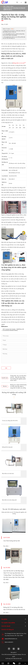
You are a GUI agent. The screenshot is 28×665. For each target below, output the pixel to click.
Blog (12, 6)
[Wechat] (14, 663)
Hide (12, 28)
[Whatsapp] (8, 663)
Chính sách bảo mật (17, 658)
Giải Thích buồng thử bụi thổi (11, 540)
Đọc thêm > (6, 546)
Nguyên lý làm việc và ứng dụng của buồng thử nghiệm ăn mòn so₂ (14, 8)
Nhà (4, 6)
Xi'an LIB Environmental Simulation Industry (11, 654)
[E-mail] (3, 663)
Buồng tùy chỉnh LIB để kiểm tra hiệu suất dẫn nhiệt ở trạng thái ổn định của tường (18, 386)
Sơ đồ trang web (9, 658)
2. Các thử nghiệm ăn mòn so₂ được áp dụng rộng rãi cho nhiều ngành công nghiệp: (13, 34)
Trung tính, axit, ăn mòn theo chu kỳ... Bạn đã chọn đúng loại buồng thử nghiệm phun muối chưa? (18, 378)
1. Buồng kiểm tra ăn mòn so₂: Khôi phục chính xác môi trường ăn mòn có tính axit (14, 31)
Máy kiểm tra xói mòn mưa (8, 473)
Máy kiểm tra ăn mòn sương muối (9, 500)
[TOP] (25, 663)
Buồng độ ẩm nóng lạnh (7, 447)
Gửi (6, 368)
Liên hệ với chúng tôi (7, 629)
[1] (25, 62)
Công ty (8, 6)
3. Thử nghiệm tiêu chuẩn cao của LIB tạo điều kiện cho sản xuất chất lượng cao (14, 37)
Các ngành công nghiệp (8, 622)
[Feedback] (19, 663)
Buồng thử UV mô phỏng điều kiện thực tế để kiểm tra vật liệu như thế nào (14, 608)
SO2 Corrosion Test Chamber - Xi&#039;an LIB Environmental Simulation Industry (13, 330)
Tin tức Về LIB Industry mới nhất (14, 509)
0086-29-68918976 (9, 642)
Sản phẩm (4, 619)
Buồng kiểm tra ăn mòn (18, 63)
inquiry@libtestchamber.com (11, 638)
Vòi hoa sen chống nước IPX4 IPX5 (10, 420)
